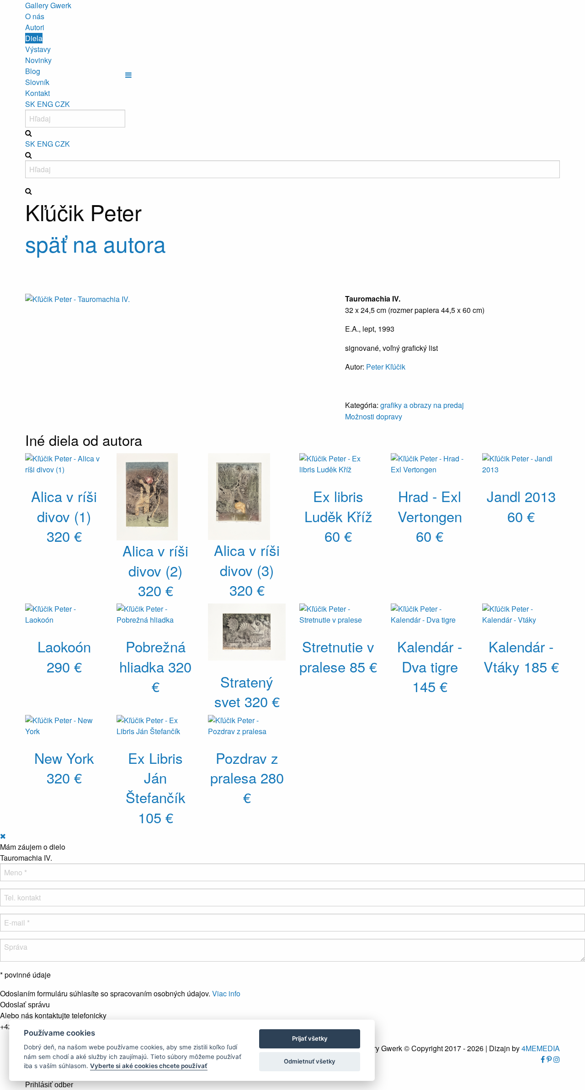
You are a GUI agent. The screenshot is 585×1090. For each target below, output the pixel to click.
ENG (45, 104)
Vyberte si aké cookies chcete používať (148, 1065)
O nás (34, 16)
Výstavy (38, 49)
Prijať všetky (310, 1038)
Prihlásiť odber (49, 1085)
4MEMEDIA (540, 1048)
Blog (32, 71)
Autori (34, 27)
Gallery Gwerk (48, 5)
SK (30, 104)
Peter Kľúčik (385, 366)
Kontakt (37, 93)
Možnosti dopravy (373, 416)
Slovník (37, 82)
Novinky (38, 60)
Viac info (226, 993)
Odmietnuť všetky (309, 1061)
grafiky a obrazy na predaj (422, 405)
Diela (34, 38)
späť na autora (95, 243)
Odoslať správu (25, 1005)
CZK (62, 104)
